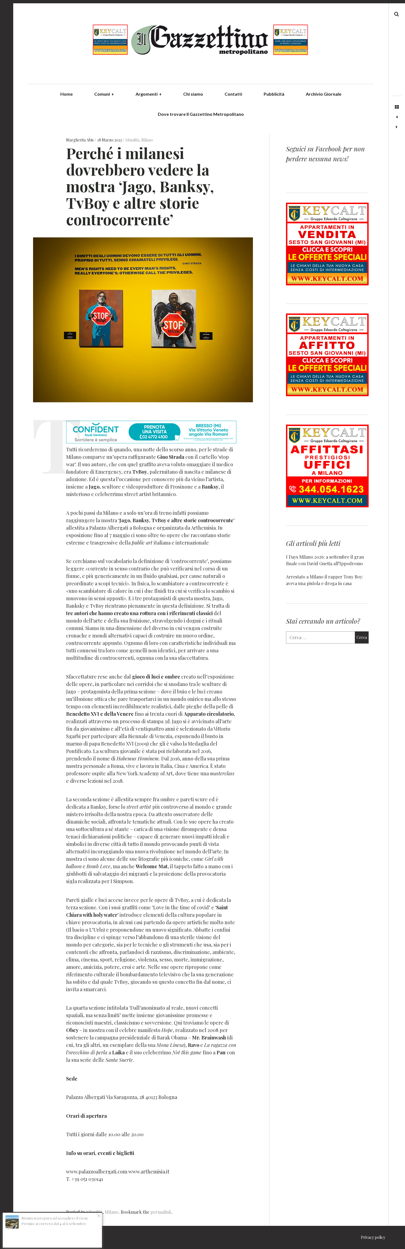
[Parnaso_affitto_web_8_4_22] (327, 394)
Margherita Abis (80, 140)
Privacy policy (373, 1237)
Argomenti (149, 94)
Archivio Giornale (323, 94)
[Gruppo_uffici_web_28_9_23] (327, 505)
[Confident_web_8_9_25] (151, 441)
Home (66, 94)
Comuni (104, 94)
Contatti (233, 94)
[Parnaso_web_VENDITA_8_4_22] (327, 283)
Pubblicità (274, 94)
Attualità (132, 140)
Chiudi (99, 1216)
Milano (147, 140)
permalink (160, 1212)
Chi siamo (193, 94)
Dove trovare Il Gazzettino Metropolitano (201, 114)
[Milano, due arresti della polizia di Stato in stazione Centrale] (397, 127)
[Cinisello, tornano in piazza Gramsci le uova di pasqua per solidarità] (397, 117)
